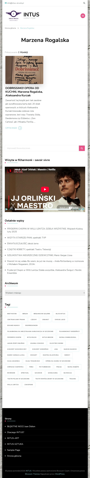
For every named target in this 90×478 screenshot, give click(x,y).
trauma (72, 379)
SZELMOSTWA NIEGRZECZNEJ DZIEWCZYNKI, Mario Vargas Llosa (39, 255)
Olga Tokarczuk (33, 361)
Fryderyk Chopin (14, 337)
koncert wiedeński (40, 349)
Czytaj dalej (11, 128)
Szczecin (38, 373)
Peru (31, 367)
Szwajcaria (53, 373)
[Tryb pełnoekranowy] (83, 209)
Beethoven (12, 314)
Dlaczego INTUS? (15, 432)
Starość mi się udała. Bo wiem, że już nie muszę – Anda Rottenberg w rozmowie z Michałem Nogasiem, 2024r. (45, 262)
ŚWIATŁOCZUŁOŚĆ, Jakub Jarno (23, 243)
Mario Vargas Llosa (15, 355)
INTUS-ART (13, 438)
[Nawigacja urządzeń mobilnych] (83, 15)
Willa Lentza (13, 385)
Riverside (11, 373)
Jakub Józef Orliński (15, 343)
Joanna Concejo (37, 343)
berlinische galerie (42, 314)
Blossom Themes (32, 474)
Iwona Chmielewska (67, 337)
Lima (56, 349)
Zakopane (28, 385)
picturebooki (45, 367)
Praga (59, 367)
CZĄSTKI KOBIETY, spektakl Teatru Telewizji (29, 249)
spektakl (25, 373)
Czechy (34, 319)
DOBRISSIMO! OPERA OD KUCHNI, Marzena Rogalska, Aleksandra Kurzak (24, 91)
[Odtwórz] (7, 209)
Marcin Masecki (70, 349)
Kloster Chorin (56, 343)
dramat (45, 319)
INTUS (31, 14)
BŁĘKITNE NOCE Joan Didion (21, 426)
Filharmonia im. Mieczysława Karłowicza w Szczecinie (30, 331)
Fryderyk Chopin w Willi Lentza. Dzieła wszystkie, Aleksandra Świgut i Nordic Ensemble (44, 271)
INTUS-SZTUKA (15, 444)
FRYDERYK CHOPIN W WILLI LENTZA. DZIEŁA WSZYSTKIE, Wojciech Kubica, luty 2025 (45, 230)
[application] (45, 189)
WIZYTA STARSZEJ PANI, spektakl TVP (26, 237)
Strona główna (14, 456)
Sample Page (13, 450)
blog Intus (60, 314)
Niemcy (67, 355)
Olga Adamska (13, 361)
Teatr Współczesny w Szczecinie (49, 379)
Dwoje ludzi (60, 319)
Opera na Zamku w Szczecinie (58, 361)
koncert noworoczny (16, 349)
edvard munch (13, 325)
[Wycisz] (79, 209)
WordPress (60, 474)
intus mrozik (47, 337)
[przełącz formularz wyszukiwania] (84, 3)
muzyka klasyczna (51, 355)
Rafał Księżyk (73, 367)
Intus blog (31, 337)
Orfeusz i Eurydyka (15, 367)
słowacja (68, 373)
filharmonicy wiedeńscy (69, 331)
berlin (25, 314)
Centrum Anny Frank (16, 319)
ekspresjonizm (31, 325)
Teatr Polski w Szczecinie (18, 379)
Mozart (33, 355)
